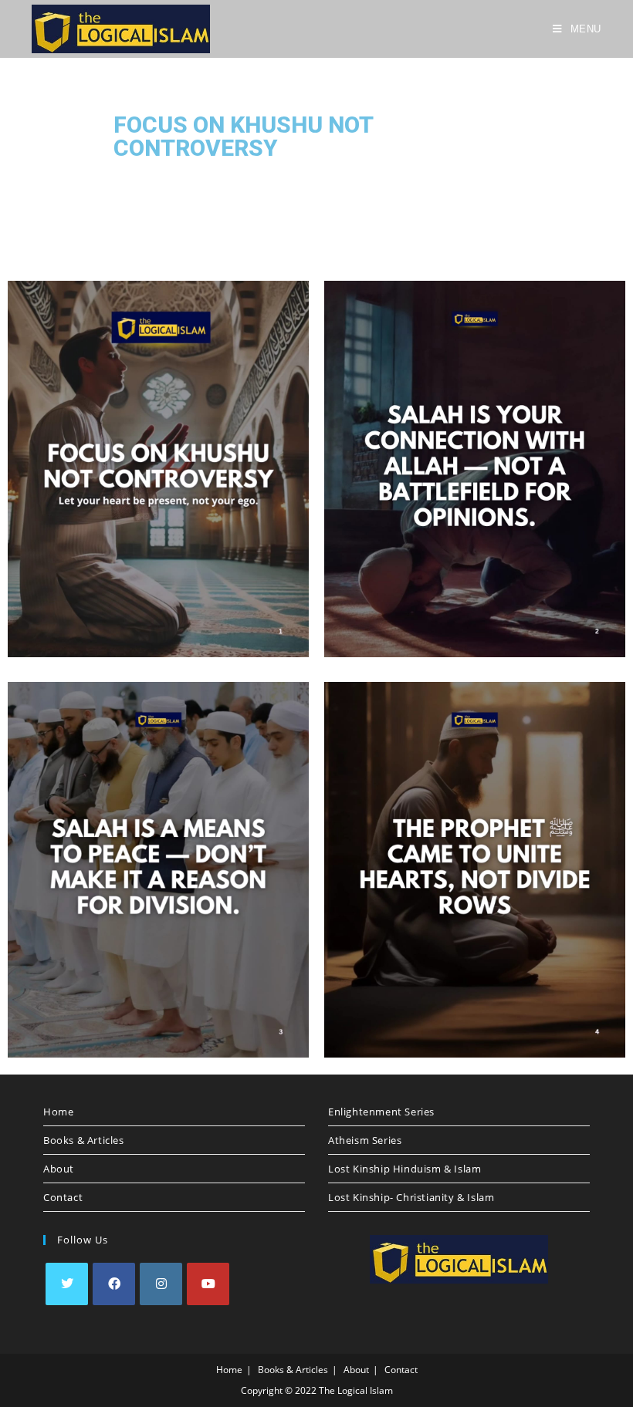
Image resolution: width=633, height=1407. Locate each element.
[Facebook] (114, 1284)
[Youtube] (208, 1284)
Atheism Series (364, 1140)
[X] (67, 1284)
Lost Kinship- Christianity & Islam (411, 1197)
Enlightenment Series (381, 1112)
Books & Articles (83, 1140)
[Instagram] (161, 1284)
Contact (63, 1197)
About (58, 1169)
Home (58, 1112)
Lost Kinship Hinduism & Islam (404, 1169)
